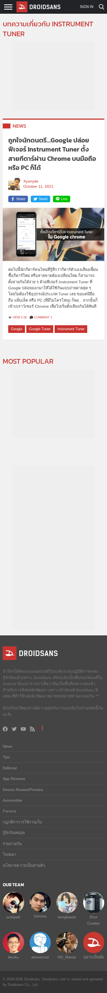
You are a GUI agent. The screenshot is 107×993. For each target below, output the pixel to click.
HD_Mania (67, 957)
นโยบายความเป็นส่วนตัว (24, 865)
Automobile (12, 800)
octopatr (13, 917)
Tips (6, 757)
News (19, 126)
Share (20, 199)
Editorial (10, 768)
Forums (9, 811)
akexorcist (40, 957)
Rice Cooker (93, 920)
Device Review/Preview (23, 789)
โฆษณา (9, 854)
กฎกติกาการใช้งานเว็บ (22, 822)
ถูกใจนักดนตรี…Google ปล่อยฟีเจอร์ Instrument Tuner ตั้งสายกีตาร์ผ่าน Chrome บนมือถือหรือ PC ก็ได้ (52, 154)
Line (64, 199)
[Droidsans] (38, 6)
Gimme (40, 916)
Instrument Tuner (71, 329)
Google (16, 329)
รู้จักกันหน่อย (14, 833)
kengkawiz (67, 917)
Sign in (86, 7)
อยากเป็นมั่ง (93, 957)
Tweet (43, 199)
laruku (13, 957)
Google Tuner (39, 329)
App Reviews (14, 778)
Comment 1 (43, 317)
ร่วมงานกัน (12, 843)
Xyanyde (30, 181)
